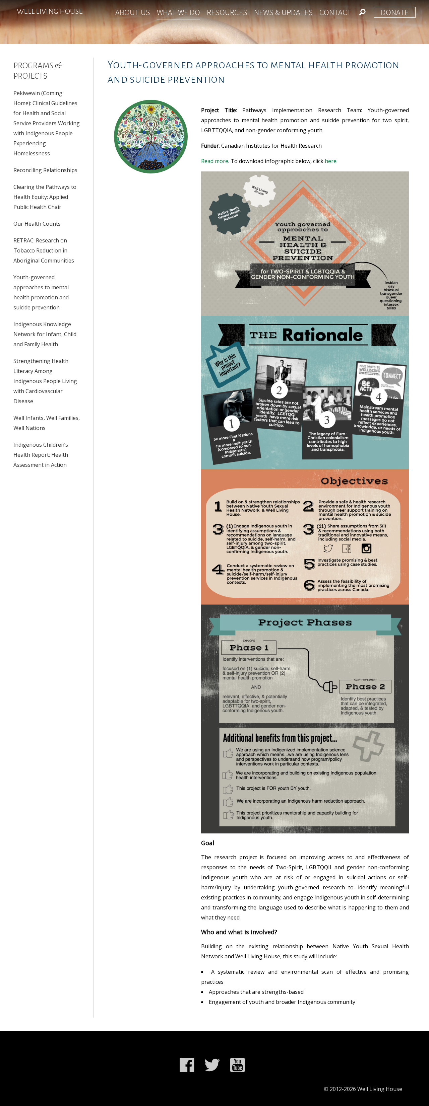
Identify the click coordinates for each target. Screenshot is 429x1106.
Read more (214, 161)
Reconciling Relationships (45, 170)
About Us (132, 12)
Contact (335, 12)
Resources (227, 12)
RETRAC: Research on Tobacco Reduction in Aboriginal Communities (43, 250)
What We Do (178, 12)
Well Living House (50, 11)
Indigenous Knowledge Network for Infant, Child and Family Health (44, 334)
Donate (395, 12)
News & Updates (283, 12)
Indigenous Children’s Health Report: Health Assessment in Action (40, 454)
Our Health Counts (37, 223)
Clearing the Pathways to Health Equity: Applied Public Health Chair (44, 197)
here (330, 161)
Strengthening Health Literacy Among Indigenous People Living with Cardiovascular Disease (45, 381)
